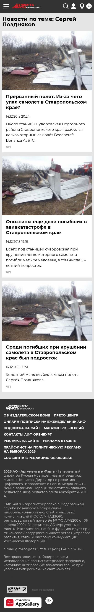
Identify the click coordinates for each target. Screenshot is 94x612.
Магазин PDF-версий (64, 428)
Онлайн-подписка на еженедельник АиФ (45, 422)
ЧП (8, 147)
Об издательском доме (27, 415)
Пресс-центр (66, 415)
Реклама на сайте (21, 441)
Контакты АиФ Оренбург (28, 434)
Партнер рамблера (43, 589)
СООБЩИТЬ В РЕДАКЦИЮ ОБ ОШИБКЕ (38, 458)
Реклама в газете (59, 441)
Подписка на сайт (22, 428)
